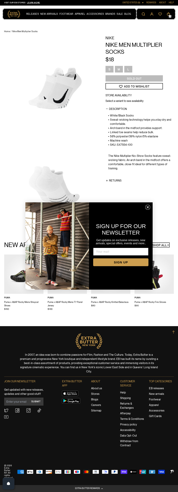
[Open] (8, 483)
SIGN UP (121, 262)
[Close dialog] (148, 207)
